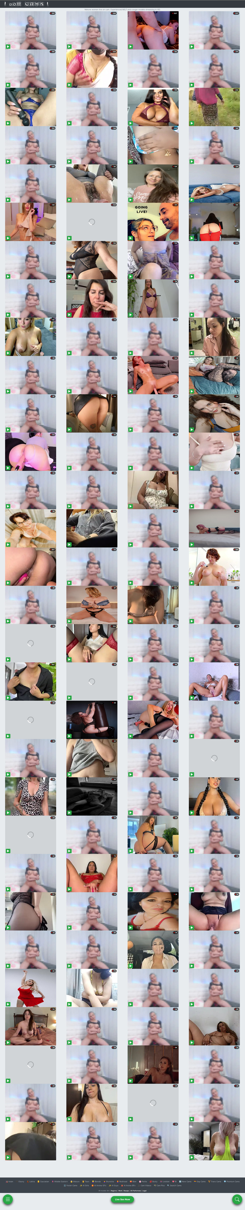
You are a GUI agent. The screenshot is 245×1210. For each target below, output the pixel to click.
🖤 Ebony (20, 1181)
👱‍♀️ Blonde (96, 1181)
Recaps (126, 1191)
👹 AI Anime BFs (128, 1185)
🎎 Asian (9, 1181)
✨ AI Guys (113, 1185)
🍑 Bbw (133, 1181)
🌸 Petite (143, 1181)
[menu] (8, 1199)
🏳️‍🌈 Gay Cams (200, 1181)
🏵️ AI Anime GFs (98, 1185)
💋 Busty (153, 1181)
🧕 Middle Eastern (60, 1181)
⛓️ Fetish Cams (70, 1185)
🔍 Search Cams (174, 1185)
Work (120, 1191)
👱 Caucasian (43, 1181)
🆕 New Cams (185, 1181)
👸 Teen (85, 1181)
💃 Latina (31, 1181)
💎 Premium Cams (232, 1181)
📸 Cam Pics (159, 1185)
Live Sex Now (122, 1199)
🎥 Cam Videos (144, 1185)
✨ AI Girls (84, 1185)
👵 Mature (75, 1181)
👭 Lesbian (165, 1181)
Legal (144, 1191)
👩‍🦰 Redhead (122, 1181)
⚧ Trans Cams (214, 1181)
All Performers (135, 1191)
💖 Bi (174, 1181)
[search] (237, 1199)
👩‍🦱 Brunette (108, 1181)
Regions (114, 1191)
